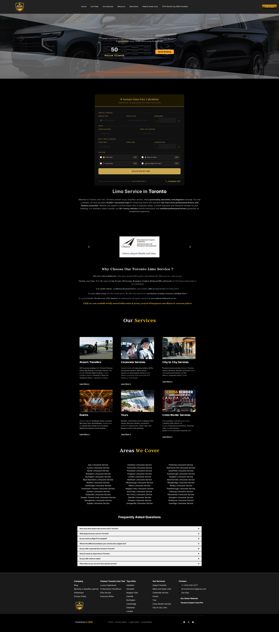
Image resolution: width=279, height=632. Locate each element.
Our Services (108, 6)
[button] (89, 247)
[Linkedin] (184, 622)
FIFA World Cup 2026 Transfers (175, 6)
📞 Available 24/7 (173, 181)
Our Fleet (94, 6)
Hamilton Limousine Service (139, 465)
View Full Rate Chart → (139, 181)
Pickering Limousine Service (181, 465)
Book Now (134, 6)
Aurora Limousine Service (98, 468)
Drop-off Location (147, 129)
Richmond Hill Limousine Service (181, 468)
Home (83, 6)
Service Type (103, 116)
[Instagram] (188, 622)
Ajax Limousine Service (98, 465)
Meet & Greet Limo (150, 6)
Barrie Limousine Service (98, 471)
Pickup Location (104, 129)
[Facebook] (192, 622)
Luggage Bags (159, 142)
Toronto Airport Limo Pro (192, 603)
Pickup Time (130, 142)
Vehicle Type (131, 116)
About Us (121, 6)
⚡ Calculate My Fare (139, 171)
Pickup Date (102, 142)
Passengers (158, 116)
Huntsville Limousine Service (139, 468)
